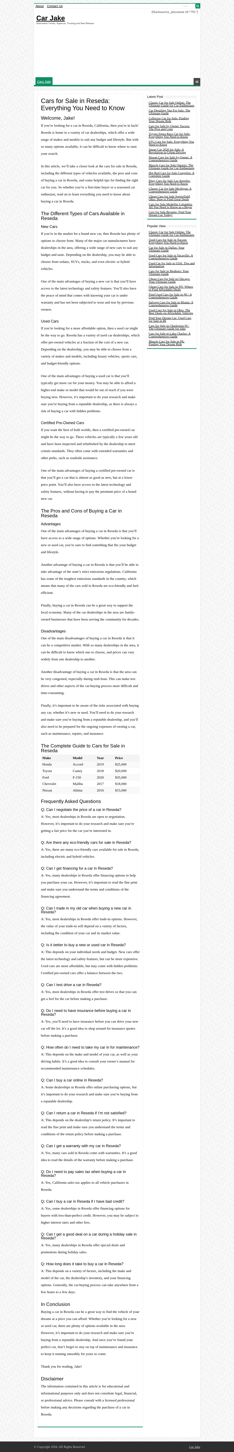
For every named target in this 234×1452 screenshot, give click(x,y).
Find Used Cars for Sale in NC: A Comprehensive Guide (170, 296)
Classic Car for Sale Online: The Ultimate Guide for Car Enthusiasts (171, 104)
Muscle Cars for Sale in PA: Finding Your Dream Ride (167, 343)
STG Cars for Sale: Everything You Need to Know (171, 143)
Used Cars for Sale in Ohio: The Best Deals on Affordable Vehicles (171, 311)
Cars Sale (44, 81)
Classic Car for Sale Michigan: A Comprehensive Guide (170, 190)
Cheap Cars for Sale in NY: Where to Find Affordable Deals (171, 288)
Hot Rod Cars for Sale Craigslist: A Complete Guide (171, 174)
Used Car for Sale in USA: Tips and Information (172, 264)
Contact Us (55, 6)
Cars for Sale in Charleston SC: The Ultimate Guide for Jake (169, 327)
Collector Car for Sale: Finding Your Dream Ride (169, 119)
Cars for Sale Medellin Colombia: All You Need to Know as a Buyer (171, 205)
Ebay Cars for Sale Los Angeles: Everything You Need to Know (170, 182)
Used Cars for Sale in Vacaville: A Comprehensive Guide (171, 257)
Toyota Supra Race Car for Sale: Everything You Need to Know (169, 135)
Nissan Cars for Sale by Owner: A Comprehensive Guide (170, 159)
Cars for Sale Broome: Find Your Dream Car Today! (170, 213)
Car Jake (50, 18)
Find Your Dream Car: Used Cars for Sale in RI (170, 319)
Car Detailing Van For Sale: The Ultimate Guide (169, 112)
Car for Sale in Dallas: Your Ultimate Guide (166, 249)
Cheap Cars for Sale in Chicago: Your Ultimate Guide (169, 280)
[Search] (197, 6)
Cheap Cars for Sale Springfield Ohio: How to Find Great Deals (169, 198)
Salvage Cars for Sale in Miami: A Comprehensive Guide (171, 304)
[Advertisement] (117, 51)
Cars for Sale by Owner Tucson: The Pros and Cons (169, 127)
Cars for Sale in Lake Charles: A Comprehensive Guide (170, 335)
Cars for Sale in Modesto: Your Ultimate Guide (169, 272)
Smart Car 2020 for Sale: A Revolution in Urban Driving (167, 151)
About (39, 6)
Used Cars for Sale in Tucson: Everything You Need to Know (168, 241)
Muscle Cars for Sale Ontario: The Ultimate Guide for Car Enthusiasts (171, 166)
